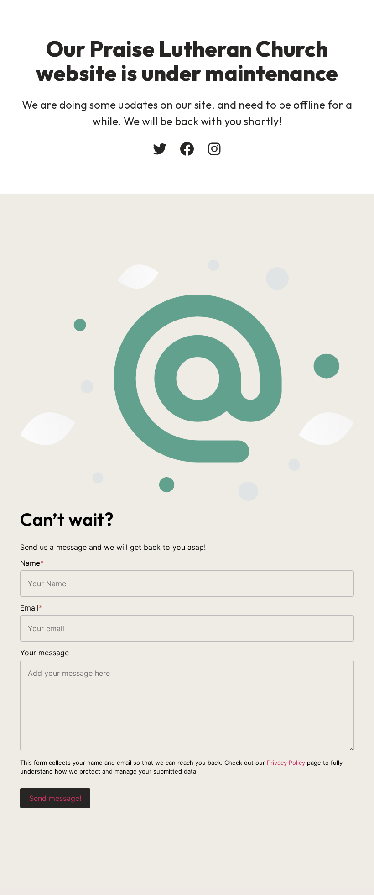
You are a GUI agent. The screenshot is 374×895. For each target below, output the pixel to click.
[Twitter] (159, 149)
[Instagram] (214, 149)
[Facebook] (187, 149)
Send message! (55, 798)
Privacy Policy (286, 762)
